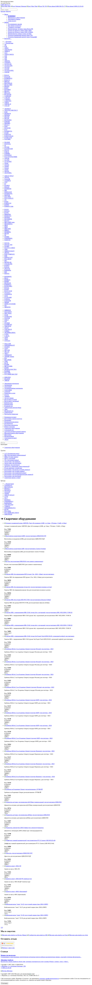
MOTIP (6, 233)
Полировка (7, 420)
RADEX (6, 265)
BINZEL (7, 86)
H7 (5, 184)
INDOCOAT (8, 192)
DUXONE (7, 128)
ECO (5, 129)
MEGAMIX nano (9, 222)
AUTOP (6, 69)
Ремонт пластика (9, 426)
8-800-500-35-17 (5, 4)
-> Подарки (7, 41)
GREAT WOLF (9, 176)
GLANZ (6, 160)
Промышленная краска (11, 422)
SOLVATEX (8, 311)
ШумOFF (7, 379)
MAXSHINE (8, 219)
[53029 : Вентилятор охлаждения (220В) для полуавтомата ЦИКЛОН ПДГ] (25, 536)
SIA (5, 305)
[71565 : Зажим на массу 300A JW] (12, 866)
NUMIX (6, 246)
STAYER (7, 318)
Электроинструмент (10, 438)
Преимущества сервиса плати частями (19, 33)
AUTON (7, 67)
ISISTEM (7, 195)
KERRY (6, 205)
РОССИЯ (7, 372)
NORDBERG (8, 238)
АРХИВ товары (9, 356)
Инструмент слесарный (11, 401)
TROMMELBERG (10, 332)
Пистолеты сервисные (11, 414)
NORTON (7, 240)
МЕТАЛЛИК (8, 366)
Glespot (6, 168)
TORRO (6, 331)
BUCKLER (7, 94)
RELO (6, 278)
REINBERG (8, 276)
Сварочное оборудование (12, 428)
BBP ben (6, 81)
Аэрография (8, 390)
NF (5, 235)
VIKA (6, 339)
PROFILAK (8, 262)
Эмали (6, 439)
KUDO (6, 212)
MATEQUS (7, 216)
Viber (36, 6)
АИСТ (6, 353)
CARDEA (7, 99)
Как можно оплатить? (14, 25)
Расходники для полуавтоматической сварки (18, 474)
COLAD (6, 105)
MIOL (6, 225)
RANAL (6, 267)
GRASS (6, 171)
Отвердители (8, 412)
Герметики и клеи (9, 393)
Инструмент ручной (10, 399)
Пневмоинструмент (10, 417)
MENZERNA (8, 224)
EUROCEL (7, 134)
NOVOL (7, 243)
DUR (5, 126)
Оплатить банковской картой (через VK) (20, 35)
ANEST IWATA (9, 54)
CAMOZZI (7, 96)
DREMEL (7, 123)
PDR (5, 256)
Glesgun (6, 165)
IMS (5, 190)
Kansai (6, 201)
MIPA (6, 227)
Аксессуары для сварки (12, 461)
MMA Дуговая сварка (11, 457)
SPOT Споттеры (9, 458)
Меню (6, 14)
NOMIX (6, 236)
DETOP (6, 118)
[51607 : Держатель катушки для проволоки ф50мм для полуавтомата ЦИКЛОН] (27, 815)
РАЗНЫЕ (7, 371)
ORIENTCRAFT (9, 251)
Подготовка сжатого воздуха (13, 418)
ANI (5, 56)
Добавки (7, 396)
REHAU (6, 273)
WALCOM (7, 343)
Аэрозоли (7, 391)
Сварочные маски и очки (12, 477)
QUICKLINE (8, 264)
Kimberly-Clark (8, 206)
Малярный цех (8, 411)
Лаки (5, 409)
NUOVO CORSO (9, 248)
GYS (5, 182)
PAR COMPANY (9, 254)
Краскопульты (8, 404)
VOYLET (7, 340)
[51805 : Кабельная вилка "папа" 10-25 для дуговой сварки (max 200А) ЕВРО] (26, 904)
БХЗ (5, 358)
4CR (5, 46)
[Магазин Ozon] (58, 935)
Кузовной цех (8, 406)
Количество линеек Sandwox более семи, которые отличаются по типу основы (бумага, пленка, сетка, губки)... (35, 960)
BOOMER (7, 89)
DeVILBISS (8, 120)
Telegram (23, 6)
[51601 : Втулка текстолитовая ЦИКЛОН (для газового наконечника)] (23, 561)
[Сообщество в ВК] (37, 935)
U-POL (6, 334)
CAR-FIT (7, 97)
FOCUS (6, 150)
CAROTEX (7, 101)
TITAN (6, 328)
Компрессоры (8, 403)
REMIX (6, 281)
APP (5, 57)
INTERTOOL (8, 193)
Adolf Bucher (8, 49)
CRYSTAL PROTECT (11, 110)
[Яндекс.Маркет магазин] (14, 935)
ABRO (6, 48)
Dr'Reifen (7, 121)
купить (7, 532)
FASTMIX (7, 139)
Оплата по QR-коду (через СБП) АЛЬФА (20, 32)
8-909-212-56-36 (78, 6)
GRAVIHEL (8, 173)
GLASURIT (8, 161)
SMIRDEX (7, 310)
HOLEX (6, 187)
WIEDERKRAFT (9, 345)
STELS (6, 320)
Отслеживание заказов (15, 24)
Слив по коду (12, 21)
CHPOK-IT (7, 104)
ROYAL (6, 288)
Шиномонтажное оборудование (14, 433)
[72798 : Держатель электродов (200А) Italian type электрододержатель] (24, 827)
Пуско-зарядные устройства (13, 468)
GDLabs (6, 158)
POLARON (7, 259)
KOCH (6, 209)
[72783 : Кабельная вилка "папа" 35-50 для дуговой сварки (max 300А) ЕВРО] (26, 915)
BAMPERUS (8, 78)
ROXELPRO (8, 286)
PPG (5, 260)
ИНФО (6, 22)
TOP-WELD (8, 329)
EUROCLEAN (8, 136)
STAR (6, 315)
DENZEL (7, 115)
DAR (5, 112)
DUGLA (7, 125)
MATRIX (7, 217)
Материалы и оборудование (16, 17)
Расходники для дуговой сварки (14, 471)
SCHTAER (7, 300)
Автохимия (7, 386)
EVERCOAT (8, 137)
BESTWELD (8, 83)
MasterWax (7, 214)
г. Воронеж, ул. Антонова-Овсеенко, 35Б (13, 966)
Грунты (6, 394)
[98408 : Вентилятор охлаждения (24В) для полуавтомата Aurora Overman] (25, 548)
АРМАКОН (8, 355)
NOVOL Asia (8, 244)
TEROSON (7, 326)
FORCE (6, 152)
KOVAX (7, 211)
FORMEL (7, 153)
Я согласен (4, 983)
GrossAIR (7, 179)
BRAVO (6, 91)
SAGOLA (7, 292)
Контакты (8, 38)
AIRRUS (7, 51)
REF (5, 272)
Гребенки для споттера (12, 465)
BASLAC (7, 80)
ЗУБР (6, 361)
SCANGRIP (8, 297)
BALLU (6, 75)
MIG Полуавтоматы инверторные (15, 455)
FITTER (6, 147)
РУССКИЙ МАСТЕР (10, 374)
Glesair (6, 163)
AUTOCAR (8, 64)
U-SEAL (7, 336)
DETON (6, 116)
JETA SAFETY (8, 198)
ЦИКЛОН (7, 377)
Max (9, 6)
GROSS (6, 177)
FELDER (7, 142)
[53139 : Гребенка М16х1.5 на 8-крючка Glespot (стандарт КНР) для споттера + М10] (28, 725)
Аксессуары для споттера (12, 463)
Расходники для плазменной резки (15, 473)
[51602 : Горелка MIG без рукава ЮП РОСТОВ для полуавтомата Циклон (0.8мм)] (27, 599)
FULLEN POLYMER (10, 156)
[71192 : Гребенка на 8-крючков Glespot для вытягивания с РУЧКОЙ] (23, 789)
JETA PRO (7, 196)
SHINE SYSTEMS (10, 304)
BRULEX (7, 93)
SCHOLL (7, 299)
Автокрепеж (8, 385)
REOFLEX (7, 283)
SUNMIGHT (8, 324)
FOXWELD (8, 155)
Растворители (8, 423)
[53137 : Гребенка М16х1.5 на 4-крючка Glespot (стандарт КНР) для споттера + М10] (28, 700)
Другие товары (9, 398)
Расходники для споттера (12, 476)
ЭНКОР (6, 380)
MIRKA (6, 230)
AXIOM (6, 72)
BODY (6, 88)
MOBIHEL (7, 232)
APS (5, 59)
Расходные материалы (11, 425)
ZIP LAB (7, 350)
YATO (6, 348)
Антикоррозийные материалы (13, 388)
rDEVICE (7, 268)
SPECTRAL (8, 313)
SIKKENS (7, 307)
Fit (5, 145)
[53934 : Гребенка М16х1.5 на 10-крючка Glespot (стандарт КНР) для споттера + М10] (28, 738)
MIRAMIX (7, 228)
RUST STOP (8, 291)
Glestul (6, 169)
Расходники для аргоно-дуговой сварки (17, 469)
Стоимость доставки (14, 27)
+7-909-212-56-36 (6, 968)
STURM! (7, 323)
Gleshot (6, 166)
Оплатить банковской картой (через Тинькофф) (22, 37)
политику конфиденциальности (49, 978)
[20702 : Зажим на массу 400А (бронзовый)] (15, 891)
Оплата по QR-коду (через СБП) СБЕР (20, 30)
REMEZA (7, 280)
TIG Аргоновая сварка (11, 460)
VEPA (6, 337)
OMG (6, 249)
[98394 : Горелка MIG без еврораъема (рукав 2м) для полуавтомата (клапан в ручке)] (28, 587)
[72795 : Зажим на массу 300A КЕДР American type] (18, 878)
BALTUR (7, 76)
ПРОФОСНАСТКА (10, 369)
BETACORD (8, 85)
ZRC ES (6, 351)
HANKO (7, 185)
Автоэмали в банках (14, 19)
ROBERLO (7, 284)
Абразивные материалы (11, 383)
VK (45, 6)
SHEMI (6, 302)
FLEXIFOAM (8, 148)
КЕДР (6, 363)
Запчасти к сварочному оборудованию (16, 466)
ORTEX (6, 252)
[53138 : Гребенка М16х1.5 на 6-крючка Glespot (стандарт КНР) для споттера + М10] (28, 713)
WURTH (7, 347)
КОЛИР (6, 364)
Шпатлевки (7, 434)
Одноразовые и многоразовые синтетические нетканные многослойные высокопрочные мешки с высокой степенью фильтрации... (41, 956)
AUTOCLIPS (8, 65)
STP (5, 321)
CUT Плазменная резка (11, 453)
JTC (5, 200)
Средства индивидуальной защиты (15, 431)
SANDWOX (8, 294)
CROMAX (7, 108)
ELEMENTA (8, 131)
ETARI (6, 133)
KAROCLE (7, 203)
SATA (6, 296)
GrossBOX (7, 180)
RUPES (6, 289)
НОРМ (6, 368)
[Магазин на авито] (78, 935)
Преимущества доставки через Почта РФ (20, 29)
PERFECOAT (8, 257)
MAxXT (6, 220)
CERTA (6, 102)
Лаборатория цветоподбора (12, 407)
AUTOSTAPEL (9, 70)
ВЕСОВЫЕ (7, 360)
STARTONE (8, 316)
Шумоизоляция (9, 436)
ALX (5, 53)
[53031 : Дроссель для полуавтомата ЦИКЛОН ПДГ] (18, 853)
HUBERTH (7, 188)
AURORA (7, 62)
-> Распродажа (8, 43)
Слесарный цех (9, 430)
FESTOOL (7, 144)
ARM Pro (7, 61)
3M (5, 45)
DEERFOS (7, 113)
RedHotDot (7, 270)
